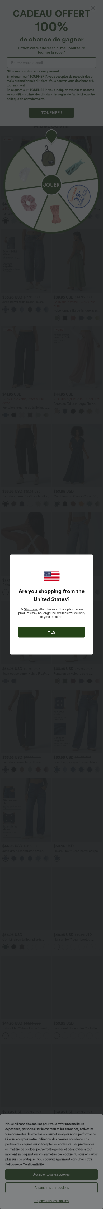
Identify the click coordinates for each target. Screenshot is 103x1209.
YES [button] (51, 632)
